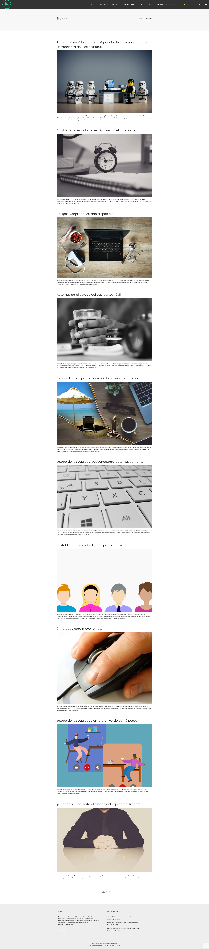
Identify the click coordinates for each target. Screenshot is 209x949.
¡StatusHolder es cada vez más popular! (119, 917)
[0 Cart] (206, 4)
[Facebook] (60, 930)
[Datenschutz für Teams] (6, 4)
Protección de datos (95, 945)
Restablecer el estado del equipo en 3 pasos (91, 545)
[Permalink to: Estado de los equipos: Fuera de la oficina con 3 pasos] (59, 384)
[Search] (199, 4)
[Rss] (64, 930)
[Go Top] (206, 945)
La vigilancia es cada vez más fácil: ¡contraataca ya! (123, 928)
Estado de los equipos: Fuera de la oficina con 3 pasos (98, 378)
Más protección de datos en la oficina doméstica (122, 922)
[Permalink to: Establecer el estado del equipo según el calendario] (59, 136)
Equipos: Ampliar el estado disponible (85, 214)
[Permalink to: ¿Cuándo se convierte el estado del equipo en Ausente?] (59, 810)
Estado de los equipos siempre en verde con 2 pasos (97, 721)
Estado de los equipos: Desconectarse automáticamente (100, 462)
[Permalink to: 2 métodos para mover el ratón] (59, 634)
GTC (118, 945)
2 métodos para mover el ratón (81, 629)
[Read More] (104, 122)
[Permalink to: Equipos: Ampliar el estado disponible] (59, 219)
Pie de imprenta (110, 945)
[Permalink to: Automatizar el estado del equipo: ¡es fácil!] (59, 300)
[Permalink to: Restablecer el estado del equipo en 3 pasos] (59, 551)
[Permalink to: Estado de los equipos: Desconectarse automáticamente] (59, 467)
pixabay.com (69, 924)
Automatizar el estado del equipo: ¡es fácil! (89, 295)
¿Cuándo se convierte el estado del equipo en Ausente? (99, 804)
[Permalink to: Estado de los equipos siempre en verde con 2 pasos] (59, 726)
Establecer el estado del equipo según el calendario (96, 130)
